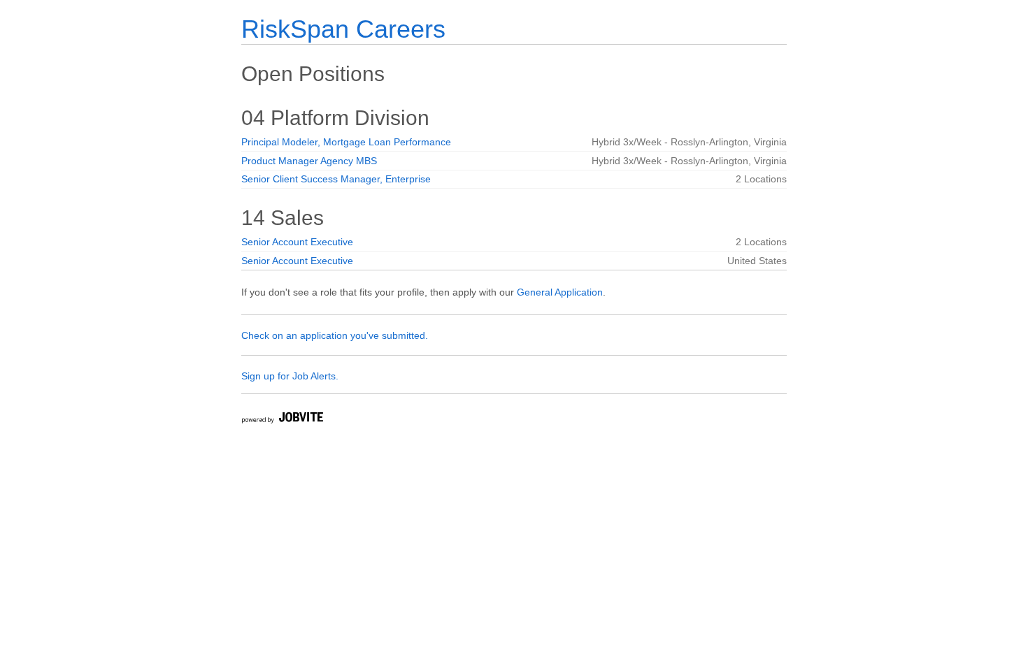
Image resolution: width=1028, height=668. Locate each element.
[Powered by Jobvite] (281, 420)
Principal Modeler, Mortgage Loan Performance (346, 141)
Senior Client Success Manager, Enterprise (336, 178)
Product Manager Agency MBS (309, 160)
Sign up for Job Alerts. (289, 376)
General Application (560, 292)
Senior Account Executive (297, 241)
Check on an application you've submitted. (334, 335)
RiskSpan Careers (343, 29)
